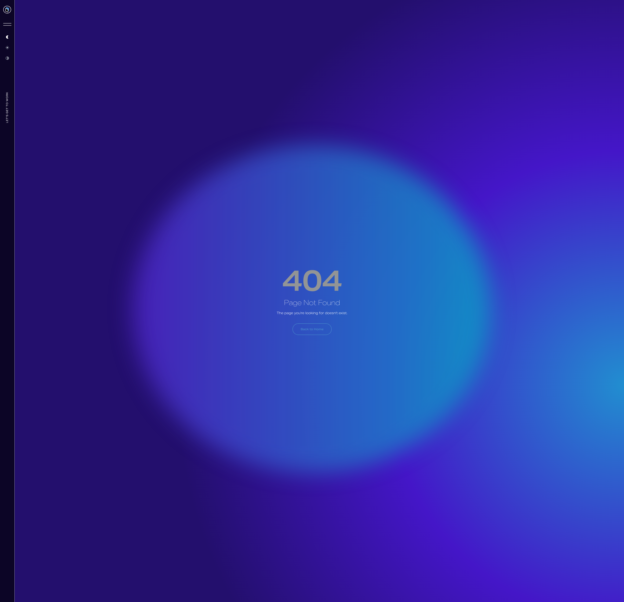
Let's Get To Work (7, 107)
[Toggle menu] (7, 24)
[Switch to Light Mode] (7, 47)
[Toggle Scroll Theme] (7, 58)
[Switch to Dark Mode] (7, 37)
